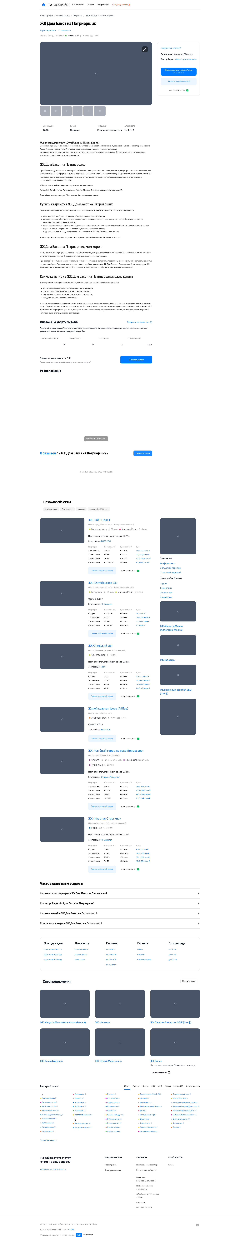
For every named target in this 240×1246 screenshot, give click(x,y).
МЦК (153, 1086)
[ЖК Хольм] (175, 1052)
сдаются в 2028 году (53, 959)
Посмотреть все (47, 1140)
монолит (141, 954)
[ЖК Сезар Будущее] (65, 1052)
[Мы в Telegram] (197, 1225)
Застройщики (103, 5)
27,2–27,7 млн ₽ (142, 621)
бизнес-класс (81, 954)
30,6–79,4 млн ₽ (142, 786)
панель (140, 949)
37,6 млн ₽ (140, 625)
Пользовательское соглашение (144, 1187)
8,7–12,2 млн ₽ (142, 849)
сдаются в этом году (53, 949)
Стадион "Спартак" (110, 777)
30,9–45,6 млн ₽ (143, 688)
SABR (71, 1229)
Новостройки (78, 5)
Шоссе (145, 1086)
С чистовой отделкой (170, 573)
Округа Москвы (193, 1086)
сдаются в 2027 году (53, 954)
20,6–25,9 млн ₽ (143, 617)
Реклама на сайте (144, 1207)
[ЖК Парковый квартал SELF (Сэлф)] (178, 680)
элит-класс (80, 959)
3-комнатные (166, 597)
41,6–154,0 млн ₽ (143, 790)
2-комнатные (166, 593)
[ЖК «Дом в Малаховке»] (120, 1052)
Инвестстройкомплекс (186, 59)
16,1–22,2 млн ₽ (142, 857)
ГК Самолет (106, 604)
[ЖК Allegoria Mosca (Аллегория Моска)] (178, 617)
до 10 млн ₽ (111, 954)
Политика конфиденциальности (145, 1179)
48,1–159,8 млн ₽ (143, 794)
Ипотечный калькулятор (146, 1165)
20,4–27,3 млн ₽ (143, 551)
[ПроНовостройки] (55, 4)
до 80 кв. (172, 954)
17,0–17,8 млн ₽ (142, 676)
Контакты (140, 1202)
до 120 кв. (172, 959)
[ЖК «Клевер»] (178, 649)
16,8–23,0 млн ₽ (143, 680)
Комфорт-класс (167, 564)
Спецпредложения (120, 5)
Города (168, 1086)
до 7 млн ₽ (110, 949)
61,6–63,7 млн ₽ (142, 562)
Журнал (90, 5)
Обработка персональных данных (147, 1195)
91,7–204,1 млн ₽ (143, 798)
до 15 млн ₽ (111, 959)
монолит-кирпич (144, 959)
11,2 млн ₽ (140, 614)
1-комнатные (166, 588)
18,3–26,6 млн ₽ (143, 861)
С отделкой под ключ (170, 568)
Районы (136, 1086)
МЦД (160, 1086)
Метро (127, 1086)
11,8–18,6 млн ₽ (142, 853)
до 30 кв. (172, 949)
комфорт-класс (81, 949)
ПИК (103, 667)
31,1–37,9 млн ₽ (142, 555)
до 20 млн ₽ (111, 965)
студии (163, 584)
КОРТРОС (106, 541)
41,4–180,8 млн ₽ (143, 558)
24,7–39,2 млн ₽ (143, 684)
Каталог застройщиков (146, 1170)
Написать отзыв (143, 453)
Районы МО (178, 1086)
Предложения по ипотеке (138, 322)
